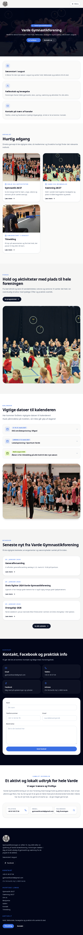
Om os (5, 897)
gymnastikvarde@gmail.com (13, 878)
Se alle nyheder (40, 626)
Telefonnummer (12, 713)
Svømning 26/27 (8, 894)
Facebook (10, 863)
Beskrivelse (10, 724)
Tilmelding (6, 910)
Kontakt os (48, 40)
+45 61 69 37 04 (8, 874)
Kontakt (5, 906)
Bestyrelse (6, 900)
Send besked (41, 749)
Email (44, 713)
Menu (76, 4)
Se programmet (11, 299)
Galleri (5, 903)
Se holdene (32, 40)
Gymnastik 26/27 (9, 891)
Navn (8, 703)
